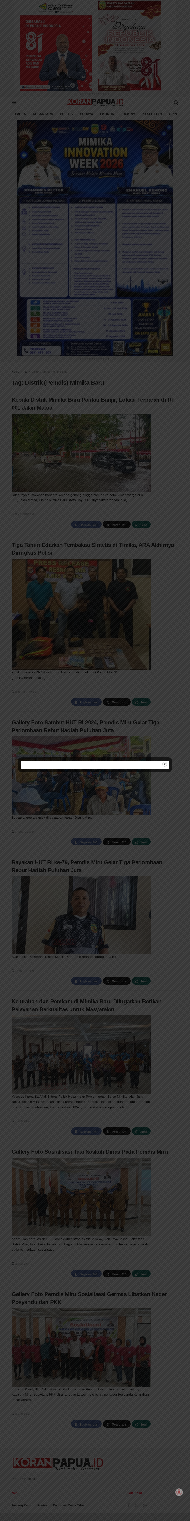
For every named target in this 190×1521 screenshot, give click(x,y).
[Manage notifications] (179, 1492)
